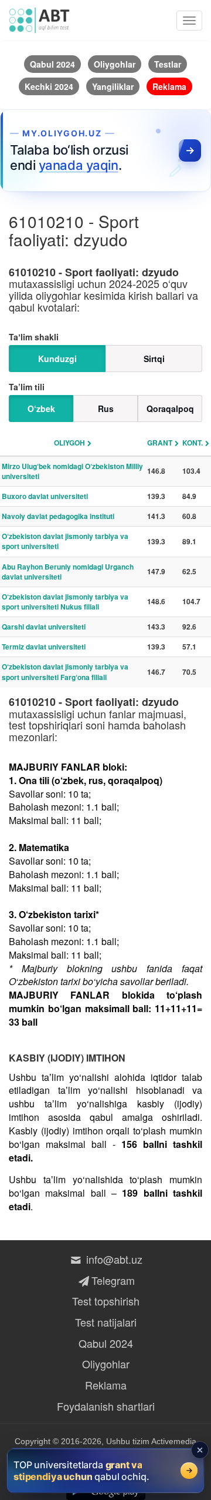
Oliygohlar (106, 1363)
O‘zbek (41, 408)
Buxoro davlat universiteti (45, 496)
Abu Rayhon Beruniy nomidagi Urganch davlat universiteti (68, 571)
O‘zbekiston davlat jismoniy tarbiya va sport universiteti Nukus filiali (65, 601)
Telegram (112, 1280)
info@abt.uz (112, 1259)
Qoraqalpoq (170, 408)
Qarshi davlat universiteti (44, 626)
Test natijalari (106, 1322)
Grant (159, 442)
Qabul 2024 (106, 1343)
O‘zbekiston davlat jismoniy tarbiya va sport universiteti (65, 541)
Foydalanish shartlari (106, 1406)
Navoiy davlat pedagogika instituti (58, 516)
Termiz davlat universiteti (44, 646)
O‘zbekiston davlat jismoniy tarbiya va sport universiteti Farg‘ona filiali (65, 671)
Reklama (106, 1384)
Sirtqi (154, 358)
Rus (106, 408)
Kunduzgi (57, 358)
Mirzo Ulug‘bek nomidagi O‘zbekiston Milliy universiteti (72, 471)
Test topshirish (105, 1300)
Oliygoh (69, 442)
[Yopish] (200, 1450)
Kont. (192, 442)
